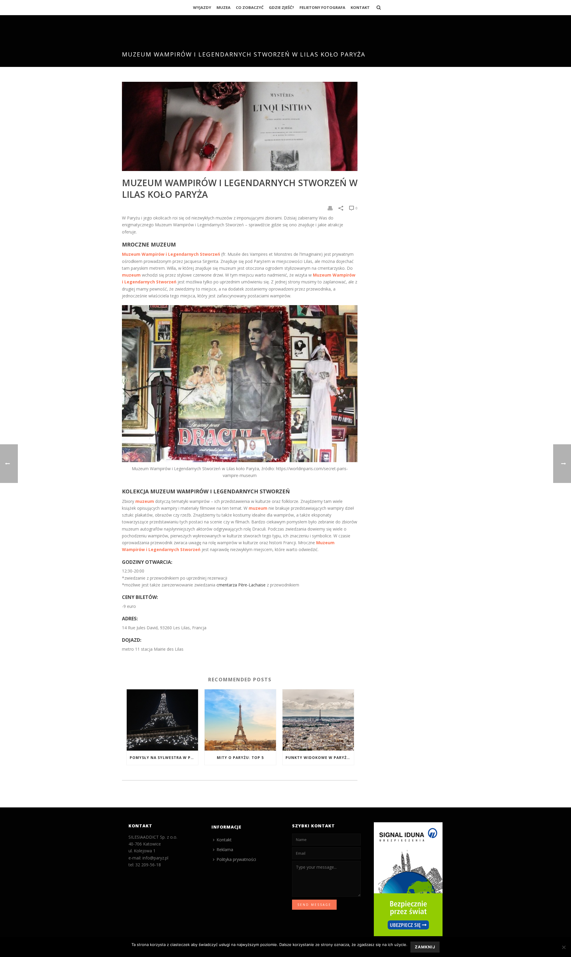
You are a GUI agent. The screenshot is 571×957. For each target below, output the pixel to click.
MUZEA (223, 7)
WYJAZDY (202, 7)
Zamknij (425, 947)
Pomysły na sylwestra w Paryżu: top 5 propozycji (164, 757)
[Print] (330, 207)
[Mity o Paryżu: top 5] (240, 719)
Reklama (225, 849)
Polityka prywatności (236, 859)
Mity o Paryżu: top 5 (240, 757)
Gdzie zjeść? (281, 7)
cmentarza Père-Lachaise (241, 585)
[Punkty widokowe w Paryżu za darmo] (318, 719)
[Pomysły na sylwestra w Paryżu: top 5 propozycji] (162, 719)
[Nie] (564, 947)
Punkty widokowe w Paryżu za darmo (320, 757)
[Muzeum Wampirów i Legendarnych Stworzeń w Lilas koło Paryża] (239, 126)
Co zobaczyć (249, 7)
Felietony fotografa (322, 7)
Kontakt (360, 7)
